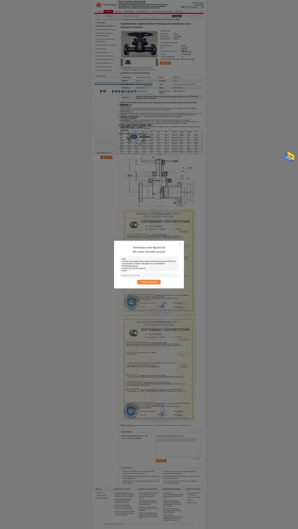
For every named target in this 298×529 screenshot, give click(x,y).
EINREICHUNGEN (149, 282)
